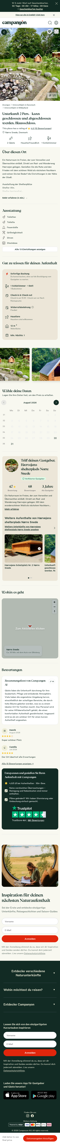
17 (12, 432)
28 (40, 438)
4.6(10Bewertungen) (41, 128)
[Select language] (56, 23)
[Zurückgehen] (4, 32)
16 (55, 426)
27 (33, 438)
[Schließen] (56, 3)
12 (26, 426)
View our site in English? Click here (30, 15)
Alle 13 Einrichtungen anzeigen (30, 249)
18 (19, 432)
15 (48, 426)
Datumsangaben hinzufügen (40, 1138)
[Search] (50, 23)
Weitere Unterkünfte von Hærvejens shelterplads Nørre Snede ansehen (23, 528)
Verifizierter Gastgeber (34, 479)
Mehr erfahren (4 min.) (13, 198)
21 (41, 432)
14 (40, 426)
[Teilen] (56, 31)
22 (48, 432)
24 (11, 438)
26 (26, 438)
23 (55, 432)
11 (19, 426)
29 (48, 438)
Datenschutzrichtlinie (34, 953)
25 (19, 438)
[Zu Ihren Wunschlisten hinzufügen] (49, 31)
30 (55, 438)
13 (33, 426)
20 (33, 432)
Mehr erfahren (12, 509)
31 (12, 443)
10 (12, 426)
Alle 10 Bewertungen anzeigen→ (18, 763)
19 (26, 432)
